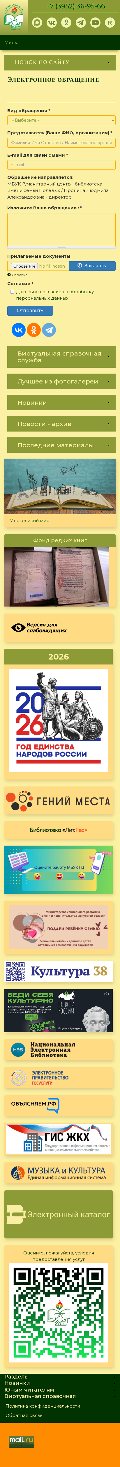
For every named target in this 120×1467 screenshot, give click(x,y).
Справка (19, 275)
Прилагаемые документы (38, 256)
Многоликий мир (29, 520)
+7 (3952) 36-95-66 (75, 6)
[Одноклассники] (34, 330)
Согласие (20, 283)
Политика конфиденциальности (43, 1406)
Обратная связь (24, 1415)
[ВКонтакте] (19, 330)
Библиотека (58, 829)
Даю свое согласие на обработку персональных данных (55, 295)
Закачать (94, 265)
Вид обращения (28, 110)
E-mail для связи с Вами (37, 155)
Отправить (30, 310)
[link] (60, 62)
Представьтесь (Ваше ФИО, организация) (59, 132)
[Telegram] (49, 330)
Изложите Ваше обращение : (44, 208)
